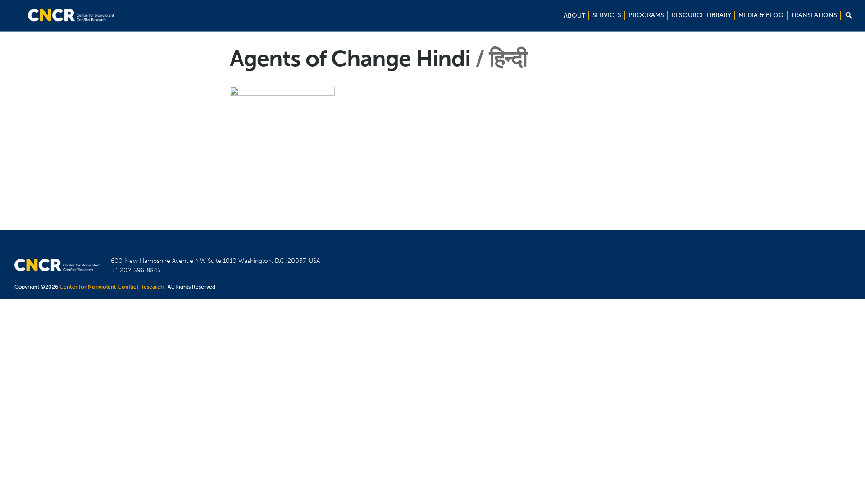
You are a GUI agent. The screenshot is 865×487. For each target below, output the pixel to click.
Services (606, 15)
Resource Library (701, 15)
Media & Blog (760, 15)
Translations (814, 15)
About (574, 15)
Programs (646, 15)
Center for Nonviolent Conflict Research (111, 287)
